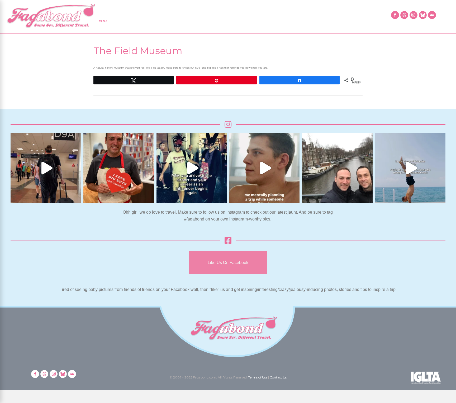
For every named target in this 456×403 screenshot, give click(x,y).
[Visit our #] (432, 15)
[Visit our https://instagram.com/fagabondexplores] (413, 15)
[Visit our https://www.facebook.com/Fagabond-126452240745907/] (395, 15)
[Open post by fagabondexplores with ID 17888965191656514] (337, 168)
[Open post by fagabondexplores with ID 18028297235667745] (46, 168)
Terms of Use (257, 377)
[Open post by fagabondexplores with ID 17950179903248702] (264, 168)
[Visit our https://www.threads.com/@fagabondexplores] (404, 15)
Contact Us (278, 377)
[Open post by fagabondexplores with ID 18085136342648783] (118, 168)
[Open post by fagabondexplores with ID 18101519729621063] (191, 168)
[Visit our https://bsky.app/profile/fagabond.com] (423, 15)
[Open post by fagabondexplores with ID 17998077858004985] (410, 168)
